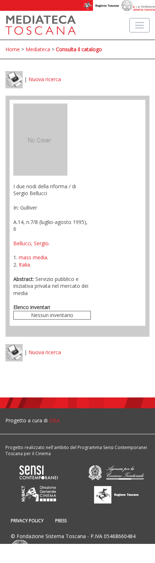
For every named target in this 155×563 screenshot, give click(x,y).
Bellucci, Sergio (31, 243)
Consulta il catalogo (79, 49)
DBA (54, 420)
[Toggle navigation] (139, 25)
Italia (24, 264)
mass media (33, 257)
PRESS (61, 521)
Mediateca (38, 49)
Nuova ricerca (44, 79)
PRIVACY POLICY (27, 521)
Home (12, 49)
